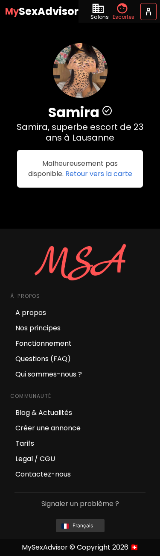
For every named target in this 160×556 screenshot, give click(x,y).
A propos (30, 313)
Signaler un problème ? (80, 504)
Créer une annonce (48, 428)
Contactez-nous (43, 474)
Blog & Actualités (43, 413)
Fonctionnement (43, 343)
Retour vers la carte (98, 174)
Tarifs (24, 443)
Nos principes (38, 328)
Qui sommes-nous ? (48, 374)
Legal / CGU (35, 459)
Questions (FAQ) (43, 359)
